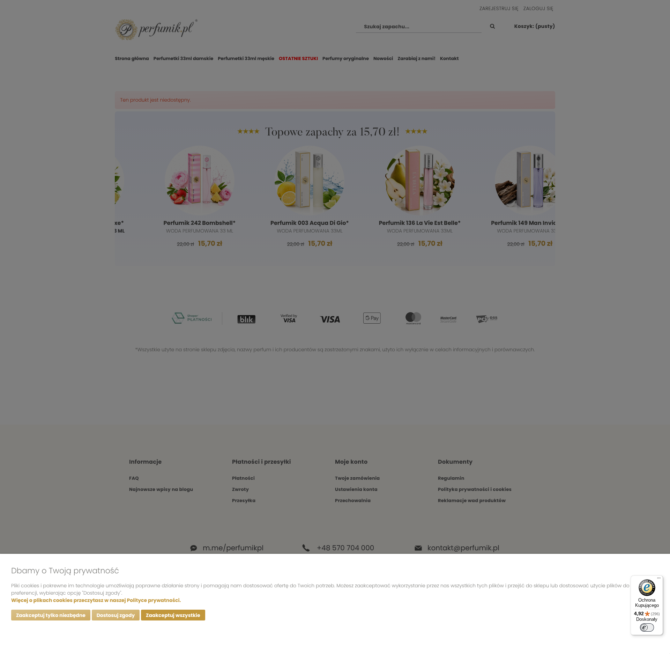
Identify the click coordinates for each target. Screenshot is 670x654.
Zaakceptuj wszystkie (173, 615)
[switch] (647, 627)
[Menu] (659, 579)
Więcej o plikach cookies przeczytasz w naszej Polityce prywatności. (96, 600)
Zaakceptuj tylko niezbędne (50, 615)
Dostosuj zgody (116, 615)
